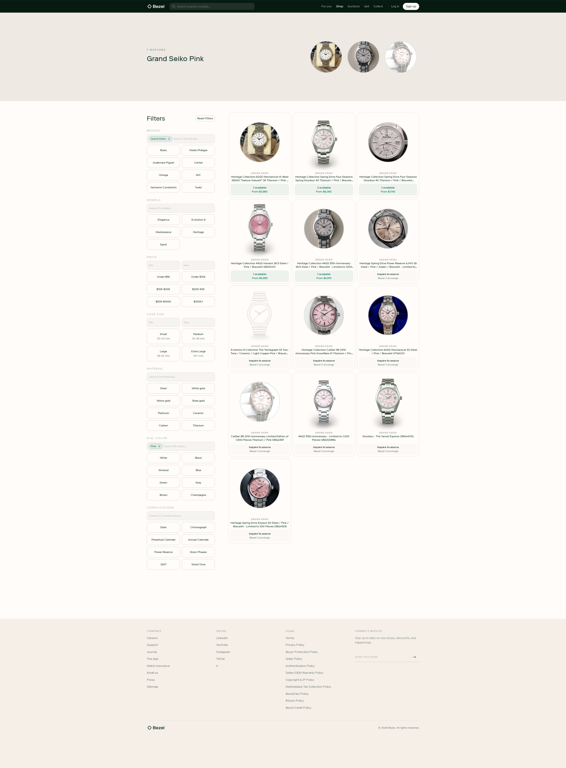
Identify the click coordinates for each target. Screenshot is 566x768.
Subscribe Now (259, 403)
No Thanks (259, 414)
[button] (259, 362)
